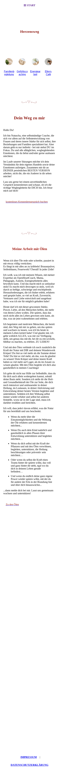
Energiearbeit (35, 73)
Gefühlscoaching (22, 73)
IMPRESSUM (28, 757)
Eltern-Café (48, 73)
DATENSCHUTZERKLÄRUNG (29, 765)
